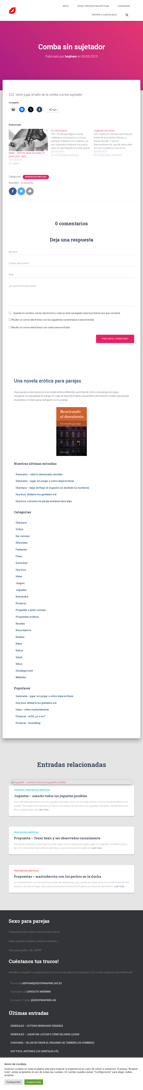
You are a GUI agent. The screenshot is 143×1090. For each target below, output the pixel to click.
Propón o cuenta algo (104, 15)
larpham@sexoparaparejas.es (41, 983)
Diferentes (22, 542)
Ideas (19, 576)
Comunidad (124, 6)
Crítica (19, 529)
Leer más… (44, 809)
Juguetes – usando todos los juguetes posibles (50, 796)
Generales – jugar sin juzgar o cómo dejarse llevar (45, 481)
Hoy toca (21, 569)
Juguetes (21, 590)
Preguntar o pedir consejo (31, 610)
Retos (19, 643)
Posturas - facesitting (28, 723)
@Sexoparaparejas (43, 1000)
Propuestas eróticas (36, 177)
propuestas (27, 182)
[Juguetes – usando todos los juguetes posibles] (38, 782)
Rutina (19, 650)
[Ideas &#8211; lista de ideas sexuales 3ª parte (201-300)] (28, 140)
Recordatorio (23, 630)
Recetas (20, 623)
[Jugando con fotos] (115, 143)
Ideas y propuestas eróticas (93, 6)
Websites (21, 677)
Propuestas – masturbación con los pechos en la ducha (57, 876)
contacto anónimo (39, 991)
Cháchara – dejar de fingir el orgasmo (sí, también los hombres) (52, 487)
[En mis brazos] (72, 143)
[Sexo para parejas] (12, 10)
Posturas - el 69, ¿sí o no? (30, 716)
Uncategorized (24, 670)
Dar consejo (23, 536)
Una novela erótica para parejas (47, 381)
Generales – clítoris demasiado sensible (39, 474)
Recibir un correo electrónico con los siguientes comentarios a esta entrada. (53, 319)
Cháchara (21, 522)
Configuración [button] (13, 1082)
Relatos (20, 637)
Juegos (20, 583)
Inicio (66, 6)
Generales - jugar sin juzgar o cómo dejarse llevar (45, 696)
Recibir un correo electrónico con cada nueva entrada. (41, 327)
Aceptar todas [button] (34, 1082)
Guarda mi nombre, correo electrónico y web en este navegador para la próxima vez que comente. (67, 313)
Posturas (21, 603)
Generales (22, 563)
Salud (19, 657)
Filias (19, 556)
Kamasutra (22, 596)
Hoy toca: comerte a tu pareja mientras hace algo (44, 501)
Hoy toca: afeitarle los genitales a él (36, 494)
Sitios (19, 664)
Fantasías (21, 549)
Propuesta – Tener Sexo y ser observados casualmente (57, 838)
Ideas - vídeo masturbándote (32, 709)
